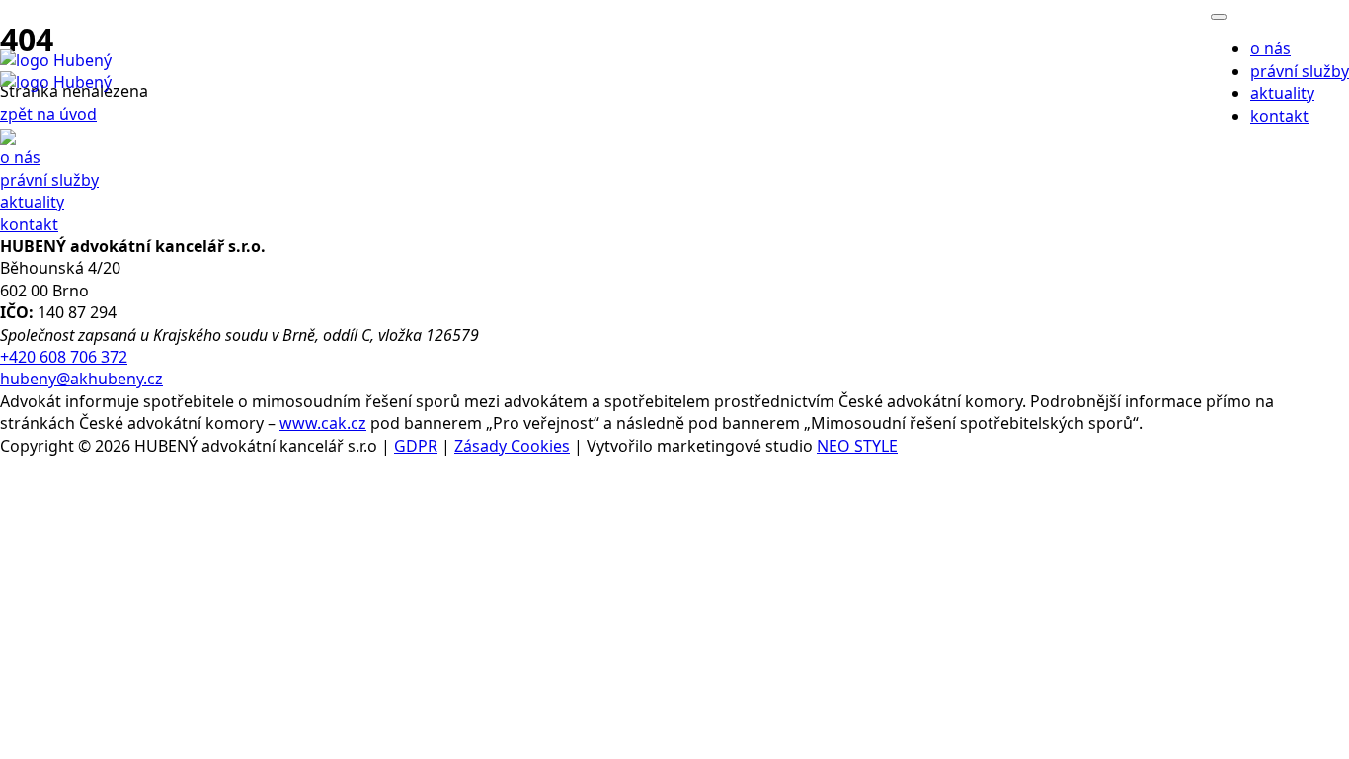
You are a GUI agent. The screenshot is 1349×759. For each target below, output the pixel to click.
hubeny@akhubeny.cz (81, 378)
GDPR (415, 446)
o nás (1270, 48)
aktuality (1282, 93)
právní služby (1299, 71)
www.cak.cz (322, 423)
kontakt (29, 224)
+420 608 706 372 (63, 357)
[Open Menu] (1219, 17)
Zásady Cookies (512, 446)
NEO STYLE (857, 446)
